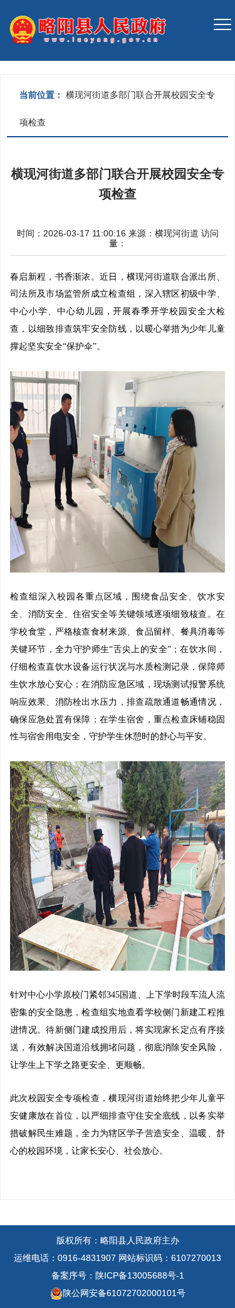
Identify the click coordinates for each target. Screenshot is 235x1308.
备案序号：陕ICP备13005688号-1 (117, 1275)
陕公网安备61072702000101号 (124, 1293)
